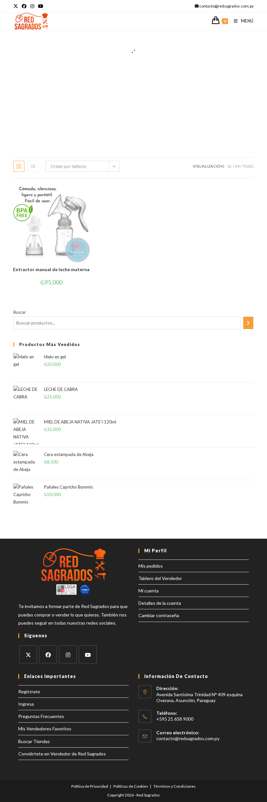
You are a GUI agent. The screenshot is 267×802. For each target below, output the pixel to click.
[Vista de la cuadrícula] (18, 166)
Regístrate (29, 691)
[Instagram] (68, 654)
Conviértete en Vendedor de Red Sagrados (62, 753)
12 (229, 166)
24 (237, 166)
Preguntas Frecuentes (41, 716)
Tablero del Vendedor (160, 578)
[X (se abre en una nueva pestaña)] (16, 6)
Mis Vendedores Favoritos (44, 728)
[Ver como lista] (33, 166)
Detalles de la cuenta (159, 603)
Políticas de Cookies (130, 786)
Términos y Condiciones (174, 786)
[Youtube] (88, 654)
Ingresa (26, 704)
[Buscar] (248, 322)
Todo (248, 166)
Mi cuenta (148, 590)
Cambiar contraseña (158, 615)
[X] (28, 654)
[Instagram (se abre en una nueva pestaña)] (32, 6)
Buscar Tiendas (34, 741)
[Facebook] (48, 654)
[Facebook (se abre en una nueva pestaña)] (24, 6)
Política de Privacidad (89, 786)
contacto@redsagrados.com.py (187, 738)
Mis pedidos (150, 566)
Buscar (19, 312)
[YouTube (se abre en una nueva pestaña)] (40, 6)
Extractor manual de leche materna (51, 269)
